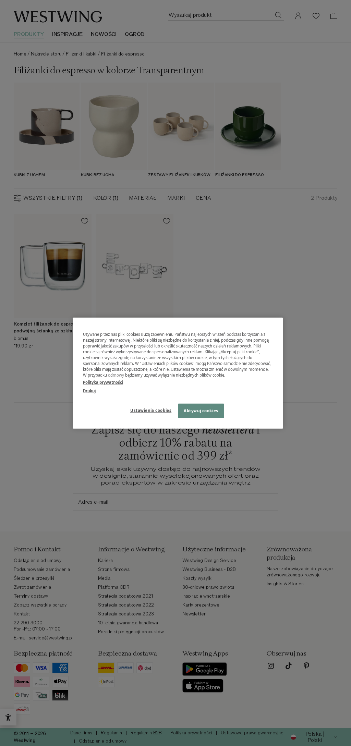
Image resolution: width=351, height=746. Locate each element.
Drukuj (89, 390)
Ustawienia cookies (150, 410)
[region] (178, 373)
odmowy (116, 375)
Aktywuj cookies (201, 410)
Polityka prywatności (103, 382)
